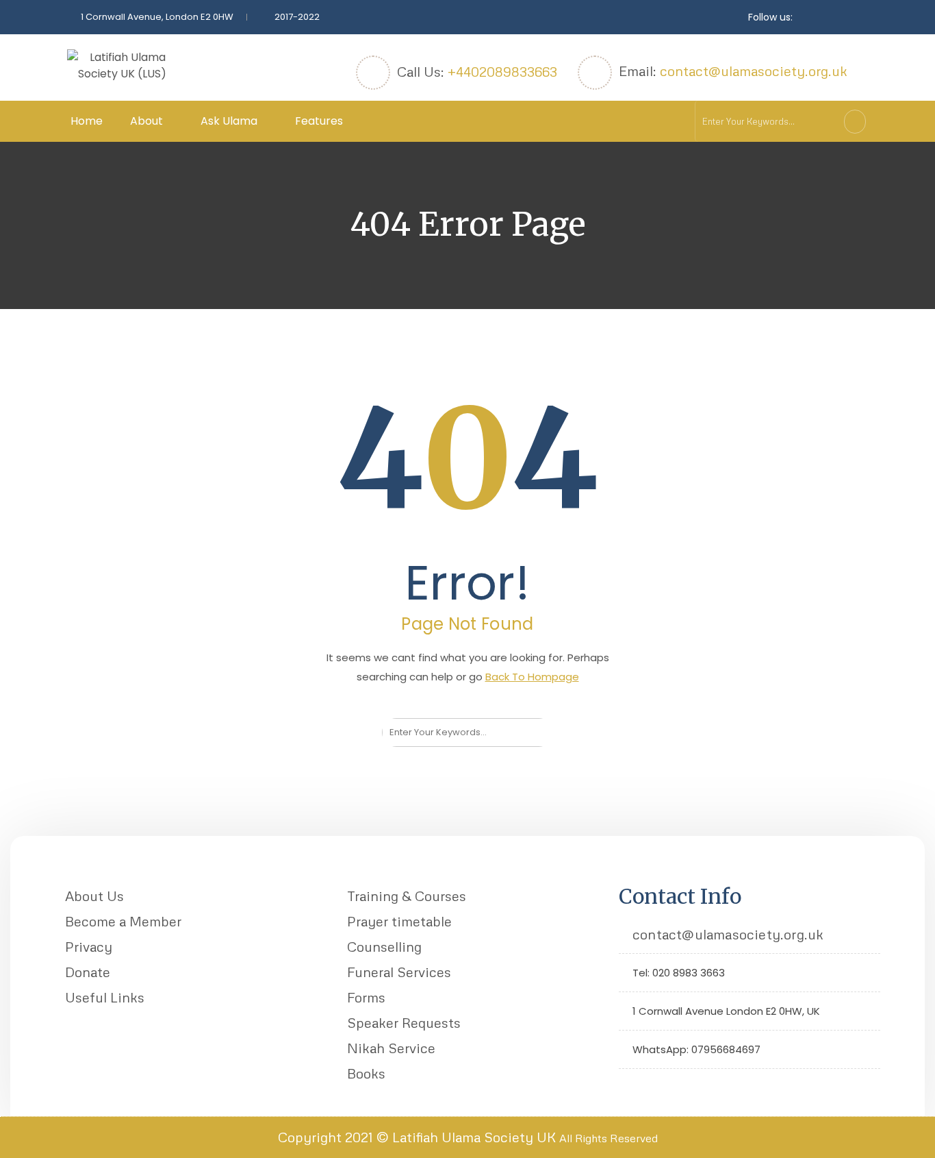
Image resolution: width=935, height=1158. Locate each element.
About (146, 121)
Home (87, 121)
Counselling (384, 946)
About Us (94, 895)
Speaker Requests (404, 1022)
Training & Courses (406, 895)
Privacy (88, 946)
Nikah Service (391, 1047)
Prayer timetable (399, 921)
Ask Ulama (229, 121)
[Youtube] (672, 1087)
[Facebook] (650, 1087)
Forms (366, 997)
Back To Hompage (532, 676)
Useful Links (104, 997)
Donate (87, 971)
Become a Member (123, 921)
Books (366, 1073)
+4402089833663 (502, 71)
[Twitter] (629, 1087)
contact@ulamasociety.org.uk (753, 70)
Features (319, 121)
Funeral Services (399, 971)
